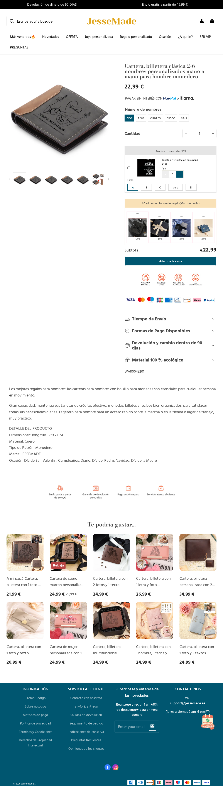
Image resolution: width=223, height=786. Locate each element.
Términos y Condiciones (35, 731)
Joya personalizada (99, 36)
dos (129, 118)
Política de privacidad (35, 723)
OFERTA (72, 36)
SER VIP (205, 36)
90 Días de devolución (86, 714)
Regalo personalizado (136, 36)
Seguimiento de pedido (86, 723)
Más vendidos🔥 (22, 36)
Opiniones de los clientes (86, 748)
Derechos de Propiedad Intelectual (35, 743)
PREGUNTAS (19, 47)
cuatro (155, 118)
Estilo (130, 180)
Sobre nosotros (35, 706)
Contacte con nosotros (86, 697)
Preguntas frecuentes (86, 740)
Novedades (50, 36)
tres (141, 118)
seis (184, 118)
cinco (171, 118)
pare (175, 187)
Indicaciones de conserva (86, 731)
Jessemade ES (28, 783)
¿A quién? (185, 36)
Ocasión (165, 36)
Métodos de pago (35, 714)
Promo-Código (35, 697)
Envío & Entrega (86, 706)
